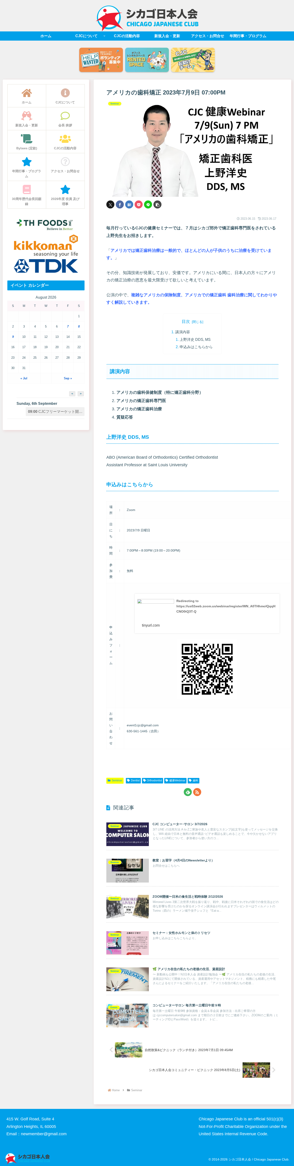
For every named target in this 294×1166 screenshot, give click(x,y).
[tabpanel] (101, 60)
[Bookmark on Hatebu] (129, 204)
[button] (157, 204)
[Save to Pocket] (139, 204)
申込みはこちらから (196, 347)
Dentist (135, 780)
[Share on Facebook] (120, 204)
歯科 (195, 780)
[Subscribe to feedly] (188, 792)
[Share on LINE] (148, 204)
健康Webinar (177, 780)
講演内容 (182, 332)
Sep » (68, 378)
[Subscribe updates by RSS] (197, 792)
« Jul (23, 378)
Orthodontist (154, 780)
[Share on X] (110, 204)
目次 (186, 321)
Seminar (117, 780)
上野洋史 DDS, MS (195, 339)
